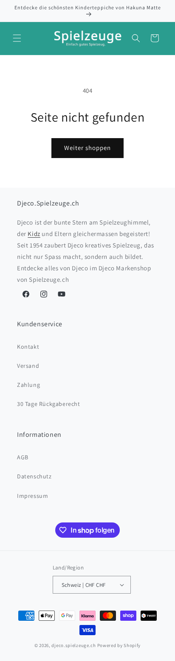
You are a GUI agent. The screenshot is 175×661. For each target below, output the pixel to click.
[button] (17, 38)
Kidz (34, 234)
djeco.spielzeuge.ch (73, 645)
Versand (28, 365)
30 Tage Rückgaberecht (48, 404)
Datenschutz (34, 476)
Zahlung (28, 385)
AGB (22, 457)
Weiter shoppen (87, 148)
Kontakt (28, 346)
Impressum (32, 496)
